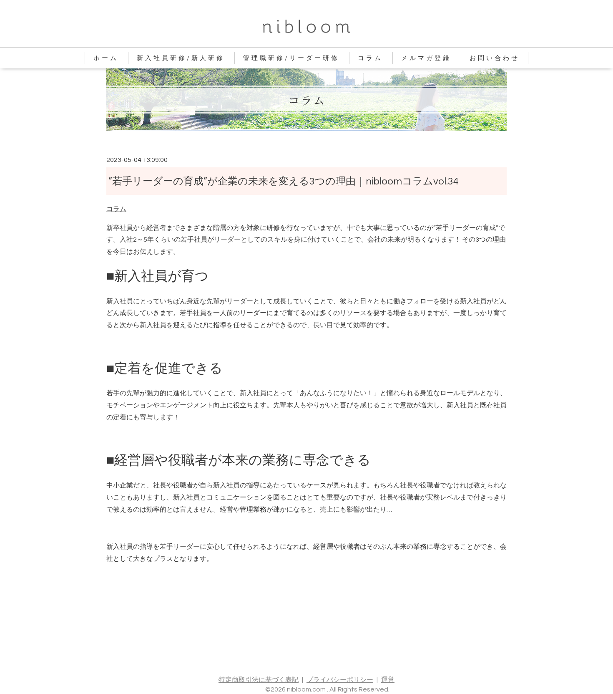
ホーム (105, 58)
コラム (370, 58)
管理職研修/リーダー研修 (291, 58)
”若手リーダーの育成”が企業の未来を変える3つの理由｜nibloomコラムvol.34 (283, 181)
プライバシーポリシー (339, 679)
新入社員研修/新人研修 (181, 58)
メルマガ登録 (426, 58)
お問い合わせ (495, 58)
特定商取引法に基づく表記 (259, 679)
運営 (387, 679)
